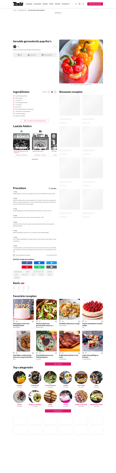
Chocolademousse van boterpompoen (44, 356)
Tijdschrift (57, 4)
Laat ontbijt (81, 385)
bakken (49, 271)
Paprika (41, 274)
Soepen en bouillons (35, 404)
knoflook (25, 274)
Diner (28, 271)
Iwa (18, 46)
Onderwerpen (37, 4)
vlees (16, 274)
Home (14, 10)
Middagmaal (35, 385)
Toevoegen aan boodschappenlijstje (36, 120)
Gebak (50, 404)
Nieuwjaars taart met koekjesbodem (21, 324)
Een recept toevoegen (95, 4)
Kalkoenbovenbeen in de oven (68, 356)
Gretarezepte (16, 327)
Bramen (17, 277)
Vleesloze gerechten (96, 404)
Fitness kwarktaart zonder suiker (92, 324)
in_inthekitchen (86, 359)
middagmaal (18, 271)
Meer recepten (58, 364)
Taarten (65, 404)
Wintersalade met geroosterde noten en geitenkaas (44, 324)
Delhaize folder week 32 (38, 151)
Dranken (19, 385)
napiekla (38, 359)
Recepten (45, 4)
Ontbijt (66, 385)
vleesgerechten (38, 271)
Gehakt (50, 274)
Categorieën (29, 4)
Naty (14, 359)
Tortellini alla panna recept (69, 323)
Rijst (33, 274)
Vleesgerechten (22, 10)
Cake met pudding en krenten (90, 356)
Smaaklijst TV (66, 4)
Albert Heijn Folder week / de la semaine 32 (21, 152)
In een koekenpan (50, 385)
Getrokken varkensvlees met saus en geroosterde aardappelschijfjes (22, 356)
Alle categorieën (58, 411)
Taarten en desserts (81, 404)
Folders (51, 4)
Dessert (19, 404)
